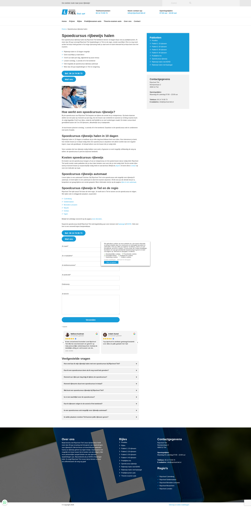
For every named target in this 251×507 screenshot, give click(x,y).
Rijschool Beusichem (167, 486)
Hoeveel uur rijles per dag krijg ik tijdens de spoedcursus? (85, 377)
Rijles (79, 21)
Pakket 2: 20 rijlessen (159, 46)
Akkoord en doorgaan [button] (124, 259)
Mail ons (69, 79)
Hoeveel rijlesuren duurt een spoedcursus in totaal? (83, 384)
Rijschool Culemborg (167, 476)
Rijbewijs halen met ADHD (161, 62)
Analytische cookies (126, 255)
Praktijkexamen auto (92, 21)
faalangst (121, 224)
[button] (137, 342)
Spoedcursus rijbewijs (159, 59)
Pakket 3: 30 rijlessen (159, 50)
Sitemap (172, 505)
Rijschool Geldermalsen (168, 479)
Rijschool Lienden (166, 489)
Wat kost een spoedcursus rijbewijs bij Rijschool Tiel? (84, 390)
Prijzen (72, 21)
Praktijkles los (157, 56)
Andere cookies (126, 257)
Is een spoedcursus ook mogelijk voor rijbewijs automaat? (85, 410)
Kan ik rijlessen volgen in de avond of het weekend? (83, 404)
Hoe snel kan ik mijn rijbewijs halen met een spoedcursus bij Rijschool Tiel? (92, 364)
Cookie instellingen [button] (110, 259)
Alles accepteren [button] (111, 262)
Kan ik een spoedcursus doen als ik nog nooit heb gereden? (86, 370)
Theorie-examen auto (112, 21)
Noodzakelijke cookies (113, 254)
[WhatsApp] (4, 502)
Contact (137, 21)
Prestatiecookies (111, 255)
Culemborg (68, 199)
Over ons (127, 21)
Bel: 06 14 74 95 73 (73, 73)
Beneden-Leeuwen (70, 205)
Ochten (66, 211)
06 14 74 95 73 (102, 13)
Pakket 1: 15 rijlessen (159, 43)
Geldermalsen (69, 202)
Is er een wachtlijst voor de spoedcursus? (79, 397)
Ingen (66, 214)
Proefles (155, 40)
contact (133, 166)
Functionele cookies (130, 254)
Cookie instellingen (182, 505)
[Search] (190, 3)
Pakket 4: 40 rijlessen (159, 53)
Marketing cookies (112, 257)
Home (64, 21)
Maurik (66, 208)
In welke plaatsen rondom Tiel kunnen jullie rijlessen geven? (86, 417)
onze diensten (97, 219)
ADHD (129, 224)
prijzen (117, 166)
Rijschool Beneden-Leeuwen (170, 482)
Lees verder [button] (107, 351)
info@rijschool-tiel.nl (136, 13)
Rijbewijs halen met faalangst (162, 65)
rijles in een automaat (128, 182)
